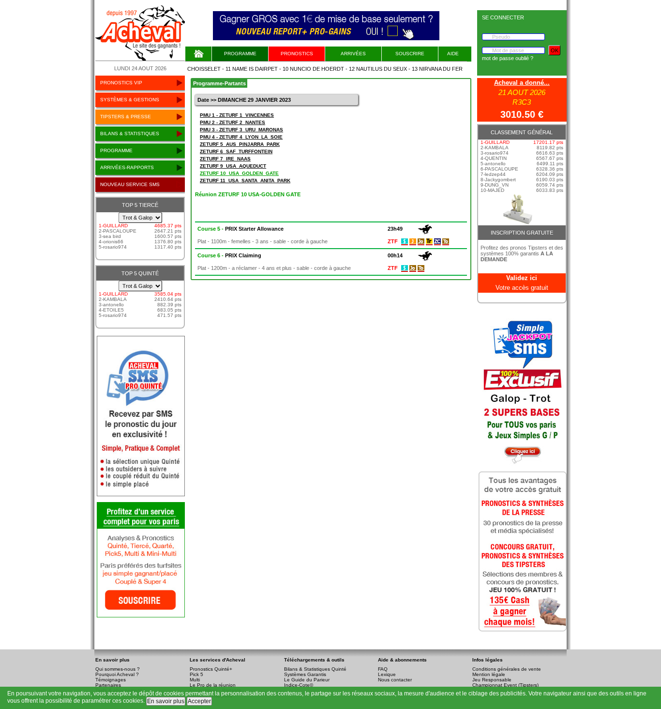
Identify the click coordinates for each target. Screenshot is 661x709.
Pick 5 (196, 674)
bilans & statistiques (129, 133)
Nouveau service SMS (130, 184)
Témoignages (110, 679)
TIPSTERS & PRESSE (125, 116)
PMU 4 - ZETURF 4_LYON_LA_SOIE (241, 137)
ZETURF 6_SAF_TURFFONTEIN (236, 151)
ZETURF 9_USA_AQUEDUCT (233, 166)
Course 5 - (240, 229)
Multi (195, 679)
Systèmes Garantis (305, 674)
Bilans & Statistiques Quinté (315, 669)
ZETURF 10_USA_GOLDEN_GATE (239, 173)
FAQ (383, 669)
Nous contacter (395, 679)
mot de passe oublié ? (507, 58)
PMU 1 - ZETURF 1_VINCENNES (237, 115)
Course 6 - (229, 255)
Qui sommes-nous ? (117, 669)
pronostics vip (121, 82)
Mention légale (488, 674)
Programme (240, 53)
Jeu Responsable (491, 679)
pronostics (297, 53)
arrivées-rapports (127, 167)
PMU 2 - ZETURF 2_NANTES (232, 122)
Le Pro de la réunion (213, 685)
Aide (453, 53)
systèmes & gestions (129, 99)
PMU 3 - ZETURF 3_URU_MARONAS (241, 129)
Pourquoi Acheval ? (117, 674)
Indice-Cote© (298, 685)
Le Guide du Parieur (307, 679)
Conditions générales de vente (506, 669)
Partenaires (108, 685)
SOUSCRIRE (409, 53)
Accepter (199, 701)
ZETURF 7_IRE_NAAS (225, 158)
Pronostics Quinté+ (211, 669)
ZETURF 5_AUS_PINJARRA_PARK (240, 144)
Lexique (387, 674)
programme (116, 150)
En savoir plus (165, 701)
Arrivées (353, 53)
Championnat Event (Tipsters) (505, 685)
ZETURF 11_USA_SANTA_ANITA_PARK (245, 180)
